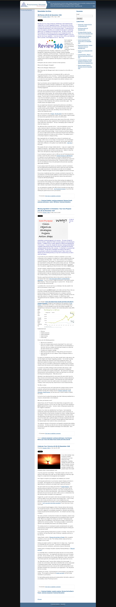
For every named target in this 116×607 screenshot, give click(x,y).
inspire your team (60, 573)
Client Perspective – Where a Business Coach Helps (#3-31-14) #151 (85, 56)
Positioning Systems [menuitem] (26, 10)
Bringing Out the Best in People (57, 537)
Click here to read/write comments (53, 196)
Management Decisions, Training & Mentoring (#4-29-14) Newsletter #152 (85, 47)
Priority (52, 113)
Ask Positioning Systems (60, 189)
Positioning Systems (55, 604)
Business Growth (68, 200)
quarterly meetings (56, 591)
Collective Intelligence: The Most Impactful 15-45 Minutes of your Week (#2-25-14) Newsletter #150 (85, 61)
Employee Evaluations (65, 202)
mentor (51, 202)
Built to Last (41, 439)
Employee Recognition (58, 592)
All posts (40, 599)
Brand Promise (46, 392)
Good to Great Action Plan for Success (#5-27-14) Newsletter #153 (84, 41)
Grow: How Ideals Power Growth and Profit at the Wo (57, 439)
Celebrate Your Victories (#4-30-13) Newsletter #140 (54, 446)
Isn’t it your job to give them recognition (52, 503)
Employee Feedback (46, 200)
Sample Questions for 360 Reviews (65, 155)
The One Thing (58, 113)
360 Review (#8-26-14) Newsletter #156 (50, 15)
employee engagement (57, 200)
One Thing (69, 142)
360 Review (56, 202)
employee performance (43, 202)
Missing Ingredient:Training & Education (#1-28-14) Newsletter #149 (85, 67)
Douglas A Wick (46, 16)
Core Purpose (68, 438)
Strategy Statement (62, 390)
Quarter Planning (65, 486)
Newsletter (63, 604)
